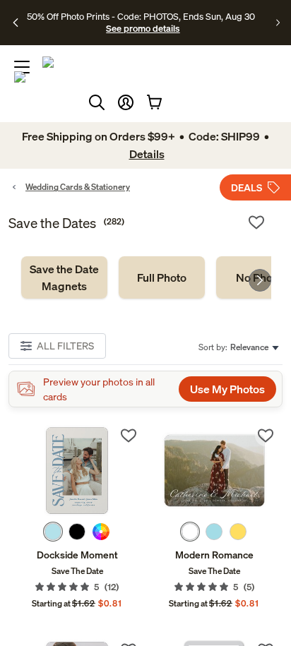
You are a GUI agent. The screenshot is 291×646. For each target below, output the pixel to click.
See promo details (142, 28)
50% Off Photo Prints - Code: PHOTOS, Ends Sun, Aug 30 (141, 16)
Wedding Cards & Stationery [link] (77, 186)
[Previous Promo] (16, 22)
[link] (64, 277)
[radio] (53, 532)
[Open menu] (22, 67)
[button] (125, 102)
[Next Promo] (278, 22)
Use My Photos (227, 389)
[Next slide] (260, 280)
